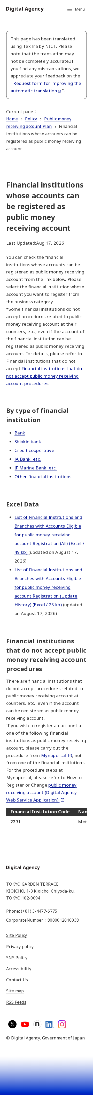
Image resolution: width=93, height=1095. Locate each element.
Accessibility (18, 969)
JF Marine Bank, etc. (35, 468)
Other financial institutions (43, 476)
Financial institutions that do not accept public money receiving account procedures (44, 376)
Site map (15, 991)
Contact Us (17, 980)
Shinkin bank (27, 441)
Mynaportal (54, 755)
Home (12, 119)
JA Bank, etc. (27, 459)
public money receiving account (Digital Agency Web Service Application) (41, 792)
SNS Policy (16, 957)
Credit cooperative (34, 450)
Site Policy (16, 935)
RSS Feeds (16, 1002)
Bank (19, 433)
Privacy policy (20, 946)
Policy (31, 119)
